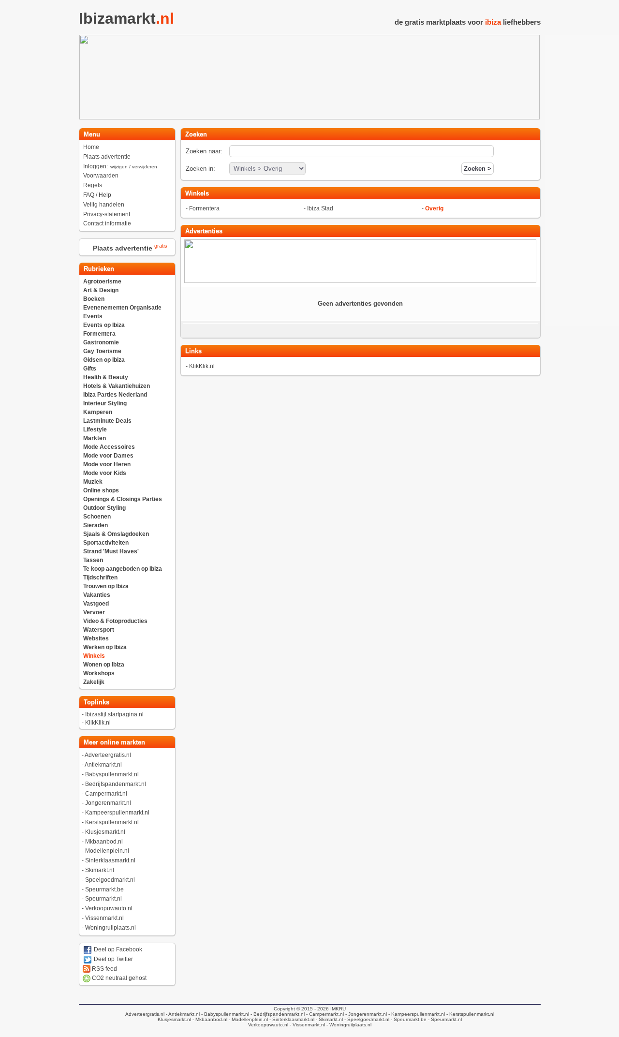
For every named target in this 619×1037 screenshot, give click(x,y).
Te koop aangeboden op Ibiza (122, 568)
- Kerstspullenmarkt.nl (469, 1014)
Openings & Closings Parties (122, 499)
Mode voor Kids (104, 473)
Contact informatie (107, 223)
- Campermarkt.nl (324, 1014)
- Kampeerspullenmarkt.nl (416, 1014)
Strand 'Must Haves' (111, 551)
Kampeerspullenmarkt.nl (117, 812)
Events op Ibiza (104, 325)
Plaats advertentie (107, 156)
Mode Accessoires (109, 447)
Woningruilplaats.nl (110, 927)
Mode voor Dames (108, 455)
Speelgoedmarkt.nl (110, 879)
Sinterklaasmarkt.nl (110, 860)
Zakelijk (93, 682)
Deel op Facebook (117, 949)
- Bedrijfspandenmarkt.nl (277, 1014)
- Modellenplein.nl (247, 1019)
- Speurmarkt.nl (444, 1019)
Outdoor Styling (104, 507)
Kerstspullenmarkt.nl (112, 822)
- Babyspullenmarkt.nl (224, 1014)
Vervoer (94, 612)
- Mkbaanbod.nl (209, 1019)
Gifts (89, 368)
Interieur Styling (105, 403)
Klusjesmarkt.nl (105, 832)
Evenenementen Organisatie (122, 307)
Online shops (101, 490)
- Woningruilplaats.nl (348, 1024)
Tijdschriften (100, 577)
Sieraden (95, 525)
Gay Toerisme (102, 351)
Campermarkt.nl (106, 793)
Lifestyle (95, 429)
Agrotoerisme (102, 281)
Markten (94, 438)
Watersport (98, 629)
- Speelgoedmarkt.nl (366, 1019)
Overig (434, 208)
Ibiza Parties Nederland (115, 394)
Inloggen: (120, 166)
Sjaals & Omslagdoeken (116, 534)
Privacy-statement (106, 214)
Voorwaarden (100, 175)
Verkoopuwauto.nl (109, 908)
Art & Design (100, 290)
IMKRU (338, 1008)
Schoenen (97, 516)
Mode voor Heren (107, 464)
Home (91, 147)
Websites (96, 638)
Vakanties (96, 595)
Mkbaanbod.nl (104, 841)
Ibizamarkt (126, 18)
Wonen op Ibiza (103, 664)
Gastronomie (101, 342)
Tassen (93, 560)
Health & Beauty (105, 377)
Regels (92, 185)
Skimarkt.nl (99, 870)
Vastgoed (96, 603)
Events (93, 316)
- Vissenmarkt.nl (306, 1024)
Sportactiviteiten (106, 542)
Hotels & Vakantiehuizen (116, 386)
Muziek (93, 481)
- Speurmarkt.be (408, 1019)
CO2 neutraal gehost (118, 978)
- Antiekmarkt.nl (182, 1014)
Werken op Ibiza (105, 647)
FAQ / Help (97, 195)
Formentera (99, 333)
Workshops (99, 673)
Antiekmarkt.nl (103, 764)
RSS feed (103, 968)
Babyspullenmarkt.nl (112, 774)
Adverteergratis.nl (108, 755)
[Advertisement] (582, 180)
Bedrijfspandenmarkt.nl (115, 784)
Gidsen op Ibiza (104, 359)
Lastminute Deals (107, 420)
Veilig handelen (103, 204)
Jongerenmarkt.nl (108, 803)
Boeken (93, 299)
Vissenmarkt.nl (104, 918)
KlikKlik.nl (98, 722)
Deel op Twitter (112, 959)
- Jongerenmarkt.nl (365, 1014)
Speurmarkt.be (104, 889)
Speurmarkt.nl (103, 898)
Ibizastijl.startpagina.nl (114, 714)
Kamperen (97, 412)
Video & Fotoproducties (115, 621)
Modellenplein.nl (107, 850)
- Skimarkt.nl (328, 1019)
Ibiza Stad (320, 208)
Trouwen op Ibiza (106, 586)
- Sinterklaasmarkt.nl (291, 1019)
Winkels (94, 655)
